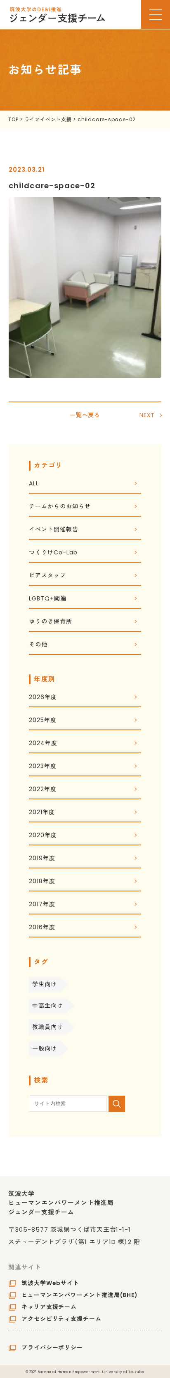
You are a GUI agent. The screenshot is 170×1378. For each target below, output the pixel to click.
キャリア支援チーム (49, 1307)
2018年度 (42, 881)
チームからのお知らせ (59, 506)
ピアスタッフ (47, 575)
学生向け (44, 984)
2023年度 (42, 766)
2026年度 (43, 697)
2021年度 (41, 812)
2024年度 (43, 743)
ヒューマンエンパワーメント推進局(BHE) (79, 1295)
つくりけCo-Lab (53, 552)
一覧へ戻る (85, 415)
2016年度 (42, 927)
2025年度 (42, 720)
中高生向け (47, 1006)
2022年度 (42, 789)
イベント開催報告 (53, 529)
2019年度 (42, 858)
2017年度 (42, 904)
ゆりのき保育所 (50, 622)
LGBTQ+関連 (47, 599)
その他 (38, 645)
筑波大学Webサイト (50, 1283)
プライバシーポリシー (52, 1347)
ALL (34, 483)
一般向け (44, 1048)
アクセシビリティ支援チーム (61, 1319)
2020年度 (43, 835)
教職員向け (47, 1027)
